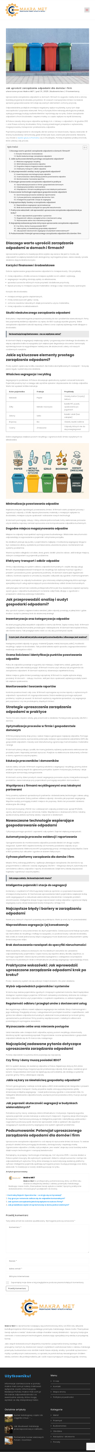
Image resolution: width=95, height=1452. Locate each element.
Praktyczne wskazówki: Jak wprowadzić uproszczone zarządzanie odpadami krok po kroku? (46, 211)
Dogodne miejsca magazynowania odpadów (34, 166)
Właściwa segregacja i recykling (28, 162)
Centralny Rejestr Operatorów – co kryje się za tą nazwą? (34, 1195)
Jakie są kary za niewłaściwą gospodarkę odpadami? (37, 228)
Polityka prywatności (63, 1397)
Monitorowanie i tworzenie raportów (30, 179)
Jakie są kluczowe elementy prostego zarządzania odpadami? (37, 159)
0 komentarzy (73, 91)
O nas (56, 1381)
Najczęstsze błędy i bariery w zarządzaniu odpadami (33, 202)
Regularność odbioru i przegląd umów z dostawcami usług (39, 218)
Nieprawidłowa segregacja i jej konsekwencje (33, 205)
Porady (56, 1442)
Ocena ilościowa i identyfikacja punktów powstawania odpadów (41, 177)
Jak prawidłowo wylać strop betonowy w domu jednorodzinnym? (38, 1205)
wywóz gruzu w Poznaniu (28, 138)
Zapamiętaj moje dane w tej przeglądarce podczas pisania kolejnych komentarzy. (47, 1282)
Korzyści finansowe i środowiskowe (29, 154)
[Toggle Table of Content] (83, 147)
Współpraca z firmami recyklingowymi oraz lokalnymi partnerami (41, 189)
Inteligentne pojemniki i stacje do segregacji (34, 200)
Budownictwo (57, 91)
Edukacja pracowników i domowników (31, 187)
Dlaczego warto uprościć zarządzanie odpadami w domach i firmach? (40, 151)
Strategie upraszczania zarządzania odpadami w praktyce (36, 182)
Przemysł (57, 1420)
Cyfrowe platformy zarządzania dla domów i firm (35, 197)
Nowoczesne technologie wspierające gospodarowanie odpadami (39, 192)
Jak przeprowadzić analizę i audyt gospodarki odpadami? (36, 171)
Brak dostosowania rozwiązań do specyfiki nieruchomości (39, 207)
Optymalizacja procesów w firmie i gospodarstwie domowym (40, 185)
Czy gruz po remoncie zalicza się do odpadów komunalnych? (36, 1198)
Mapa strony (59, 1392)
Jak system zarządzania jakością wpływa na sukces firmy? (35, 1201)
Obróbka (57, 1431)
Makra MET (28, 91)
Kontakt (57, 1386)
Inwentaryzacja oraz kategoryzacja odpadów (33, 174)
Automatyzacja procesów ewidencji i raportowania (36, 195)
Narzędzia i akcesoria (64, 1436)
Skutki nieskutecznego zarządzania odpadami (34, 156)
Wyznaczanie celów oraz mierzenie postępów (34, 220)
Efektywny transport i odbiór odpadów (31, 169)
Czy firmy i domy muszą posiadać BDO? (31, 226)
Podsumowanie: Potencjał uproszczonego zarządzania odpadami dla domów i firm (46, 233)
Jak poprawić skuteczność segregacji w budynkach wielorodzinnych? (43, 231)
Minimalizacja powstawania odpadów (31, 164)
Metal (56, 1415)
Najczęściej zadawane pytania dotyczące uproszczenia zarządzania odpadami (44, 223)
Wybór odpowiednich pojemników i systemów (34, 216)
